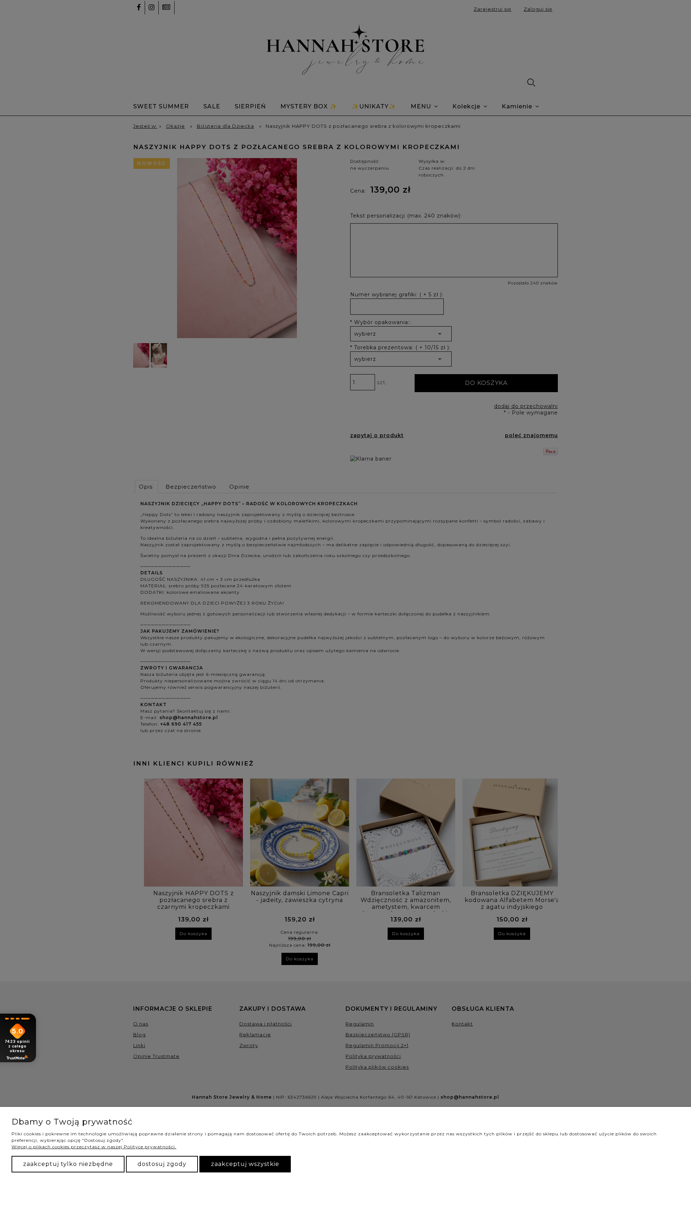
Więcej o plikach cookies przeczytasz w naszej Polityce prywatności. (94, 1146)
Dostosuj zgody (161, 1164)
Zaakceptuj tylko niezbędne (68, 1164)
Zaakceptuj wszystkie (245, 1164)
